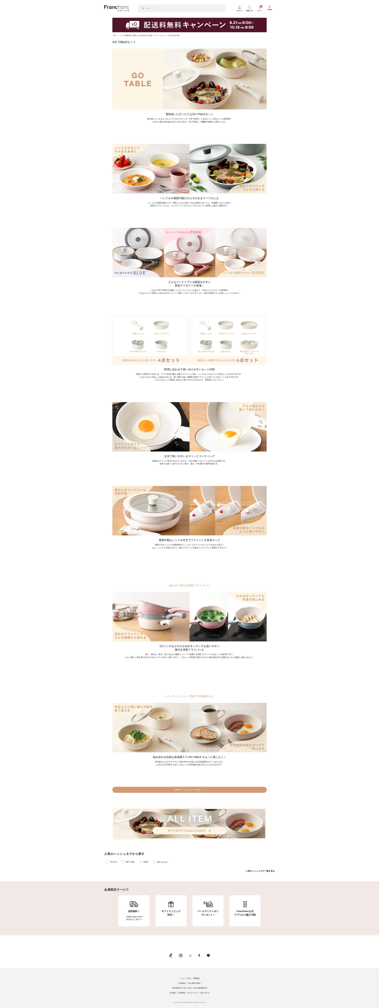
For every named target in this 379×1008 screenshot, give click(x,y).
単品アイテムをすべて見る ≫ (189, 790)
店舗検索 (196, 978)
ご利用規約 (182, 983)
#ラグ (145, 862)
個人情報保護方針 (200, 988)
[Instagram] (180, 955)
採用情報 (182, 993)
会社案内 (173, 993)
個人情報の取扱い (194, 983)
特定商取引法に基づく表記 (182, 988)
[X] (190, 955)
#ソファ (113, 862)
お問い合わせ (205, 993)
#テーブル (130, 862)
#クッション (162, 862)
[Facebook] (199, 955)
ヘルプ (182, 978)
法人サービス (192, 993)
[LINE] (208, 955)
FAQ (188, 978)
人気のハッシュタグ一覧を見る (260, 871)
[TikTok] (171, 955)
